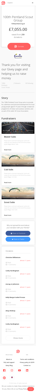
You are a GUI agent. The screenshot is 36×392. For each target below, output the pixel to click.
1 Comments (11, 265)
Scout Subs (9, 202)
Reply (9, 262)
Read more (7, 150)
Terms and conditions (27, 359)
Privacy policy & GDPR (27, 362)
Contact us (27, 365)
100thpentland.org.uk (18, 24)
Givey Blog (9, 365)
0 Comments (11, 278)
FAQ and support (9, 362)
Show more (18, 338)
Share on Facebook (18, 233)
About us (9, 359)
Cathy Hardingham (12, 271)
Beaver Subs (10, 136)
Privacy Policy (23, 389)
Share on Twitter (18, 239)
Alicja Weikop (10, 311)
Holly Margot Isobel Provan (15, 297)
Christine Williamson (13, 257)
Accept (30, 389)
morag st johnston (12, 284)
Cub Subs (8, 169)
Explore (10, 3)
